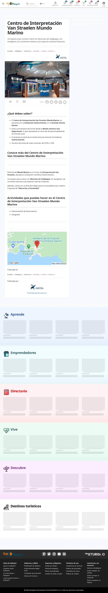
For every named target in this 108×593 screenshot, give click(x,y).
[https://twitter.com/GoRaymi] (49, 554)
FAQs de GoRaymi (9, 563)
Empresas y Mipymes (53, 563)
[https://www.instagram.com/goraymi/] (54, 554)
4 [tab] (38, 96)
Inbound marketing (51, 568)
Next (67, 79)
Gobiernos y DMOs (31, 563)
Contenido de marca (73, 571)
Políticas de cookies (72, 574)
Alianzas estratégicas (94, 568)
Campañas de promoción (32, 573)
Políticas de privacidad (73, 568)
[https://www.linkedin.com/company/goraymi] (64, 554)
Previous (7, 79)
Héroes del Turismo (30, 576)
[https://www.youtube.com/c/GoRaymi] (59, 554)
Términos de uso (72, 563)
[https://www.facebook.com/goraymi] (44, 554)
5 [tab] (39, 96)
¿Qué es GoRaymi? (9, 566)
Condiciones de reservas (74, 566)
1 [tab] (34, 96)
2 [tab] (35, 96)
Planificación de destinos (32, 566)
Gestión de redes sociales (53, 574)
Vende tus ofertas (51, 566)
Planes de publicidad (52, 571)
